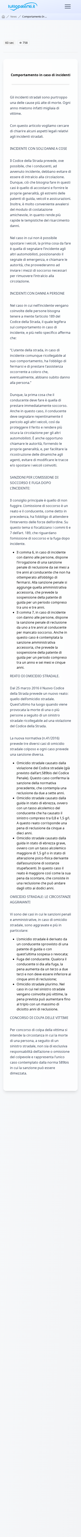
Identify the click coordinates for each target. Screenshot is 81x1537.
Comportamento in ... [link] (34, 16)
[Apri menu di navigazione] (68, 7)
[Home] (3, 16)
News (13, 16)
